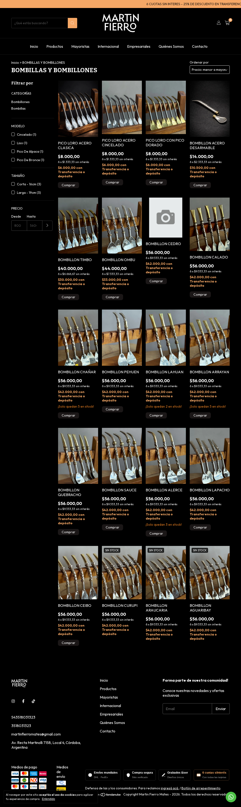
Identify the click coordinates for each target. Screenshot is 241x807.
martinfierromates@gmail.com (36, 734)
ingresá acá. (170, 788)
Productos (54, 46)
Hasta (31, 216)
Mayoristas (80, 46)
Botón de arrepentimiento (201, 788)
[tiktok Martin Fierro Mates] (33, 701)
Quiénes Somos (171, 46)
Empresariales (138, 46)
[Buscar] (72, 23)
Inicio (34, 46)
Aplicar (47, 226)
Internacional (108, 46)
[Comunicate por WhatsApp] (231, 797)
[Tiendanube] (103, 795)
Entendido (48, 799)
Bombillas (18, 108)
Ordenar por (199, 62)
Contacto (200, 46)
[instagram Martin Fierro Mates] (13, 701)
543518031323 (23, 717)
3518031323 (21, 725)
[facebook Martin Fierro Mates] (23, 701)
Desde (16, 216)
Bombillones (20, 102)
